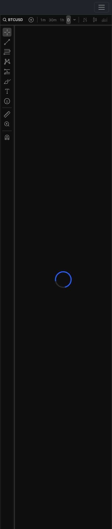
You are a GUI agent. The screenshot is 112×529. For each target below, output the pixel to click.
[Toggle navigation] (101, 7)
